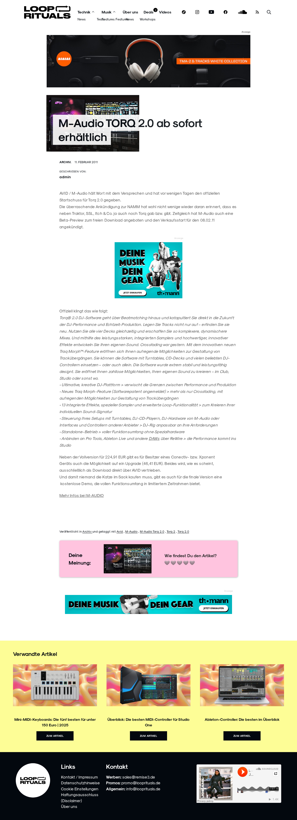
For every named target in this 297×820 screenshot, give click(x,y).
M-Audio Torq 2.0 (152, 531)
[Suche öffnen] (269, 12)
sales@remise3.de (138, 777)
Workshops (147, 19)
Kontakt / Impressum (79, 777)
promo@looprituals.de (140, 782)
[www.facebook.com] (225, 12)
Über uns (130, 12)
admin (65, 177)
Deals (148, 12)
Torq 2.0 (183, 531)
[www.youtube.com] (211, 12)
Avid (119, 531)
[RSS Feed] (257, 12)
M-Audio (131, 531)
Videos (165, 12)
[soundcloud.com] (242, 12)
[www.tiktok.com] (183, 12)
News (81, 19)
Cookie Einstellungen (79, 788)
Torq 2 (171, 531)
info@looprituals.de (143, 788)
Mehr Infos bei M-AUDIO (81, 495)
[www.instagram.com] (197, 12)
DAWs (154, 438)
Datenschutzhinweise (80, 782)
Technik (83, 12)
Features (108, 19)
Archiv (87, 531)
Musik (107, 12)
